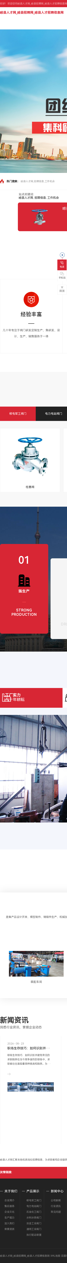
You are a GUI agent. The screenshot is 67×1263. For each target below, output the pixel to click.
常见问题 (56, 1211)
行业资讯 (56, 1206)
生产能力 (9, 1217)
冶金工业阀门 (33, 1223)
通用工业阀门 (33, 1229)
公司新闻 (56, 1200)
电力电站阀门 (53, 413)
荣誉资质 (9, 1229)
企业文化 (9, 1211)
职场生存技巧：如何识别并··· (28, 1048)
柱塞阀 (30, 487)
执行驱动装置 (33, 1234)
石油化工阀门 (33, 1211)
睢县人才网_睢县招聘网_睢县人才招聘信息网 (32, 12)
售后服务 (9, 1206)
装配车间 (36, 982)
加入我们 (9, 1223)
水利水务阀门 (33, 1217)
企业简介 (9, 1200)
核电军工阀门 (17, 413)
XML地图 (55, 1255)
